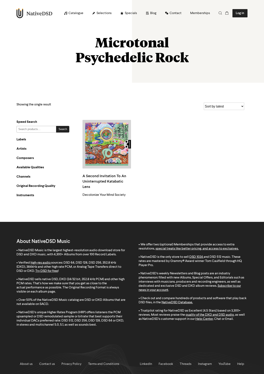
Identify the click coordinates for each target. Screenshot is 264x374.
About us (26, 364)
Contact (176, 13)
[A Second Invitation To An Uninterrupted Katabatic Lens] (106, 144)
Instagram (205, 364)
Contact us (47, 364)
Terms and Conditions (103, 364)
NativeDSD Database (176, 302)
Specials (131, 13)
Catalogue (75, 13)
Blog (153, 13)
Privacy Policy (71, 364)
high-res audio (41, 262)
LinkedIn (146, 364)
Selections (104, 13)
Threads (185, 364)
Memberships (200, 13)
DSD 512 (215, 257)
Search (63, 129)
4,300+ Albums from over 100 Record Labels (85, 254)
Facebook (166, 364)
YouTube (224, 364)
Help (240, 364)
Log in (240, 13)
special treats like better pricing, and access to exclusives (197, 248)
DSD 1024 (196, 257)
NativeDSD (34, 13)
